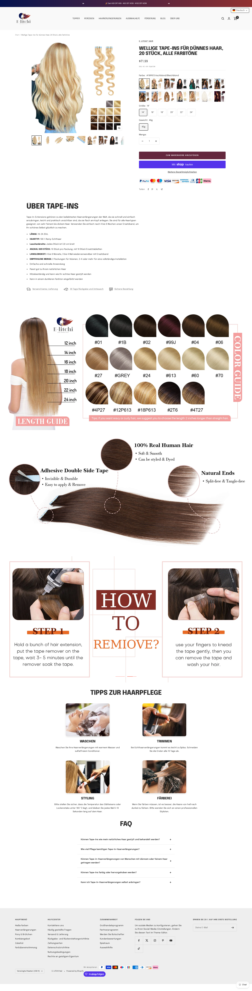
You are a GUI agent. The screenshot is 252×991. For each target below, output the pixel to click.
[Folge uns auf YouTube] (171, 941)
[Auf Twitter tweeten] (157, 189)
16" (152, 112)
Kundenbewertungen (110, 939)
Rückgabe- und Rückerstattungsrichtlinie (68, 939)
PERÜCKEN (89, 19)
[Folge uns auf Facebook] (139, 941)
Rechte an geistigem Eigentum (63, 957)
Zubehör (19, 943)
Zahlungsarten (55, 943)
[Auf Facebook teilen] (148, 189)
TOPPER (76, 19)
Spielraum (105, 943)
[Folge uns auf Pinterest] (163, 941)
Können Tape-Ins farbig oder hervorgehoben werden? (109, 873)
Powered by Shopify (75, 971)
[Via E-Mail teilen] (162, 189)
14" (143, 112)
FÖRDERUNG (150, 19)
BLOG (163, 19)
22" (181, 112)
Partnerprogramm (109, 930)
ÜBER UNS (175, 19)
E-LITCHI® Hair (146, 41)
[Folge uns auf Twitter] (147, 941)
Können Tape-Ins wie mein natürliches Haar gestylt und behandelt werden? (120, 839)
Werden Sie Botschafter (112, 934)
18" (162, 112)
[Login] (229, 18)
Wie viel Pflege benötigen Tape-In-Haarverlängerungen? (110, 849)
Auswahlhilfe (106, 948)
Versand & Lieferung (58, 934)
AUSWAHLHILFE (133, 19)
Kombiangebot (22, 939)
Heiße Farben (21, 926)
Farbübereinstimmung (26, 948)
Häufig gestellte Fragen (59, 930)
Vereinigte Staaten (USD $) (28, 971)
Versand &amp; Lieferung (45, 289)
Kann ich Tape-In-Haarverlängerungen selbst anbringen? (110, 882)
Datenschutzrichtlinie (58, 948)
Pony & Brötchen (23, 934)
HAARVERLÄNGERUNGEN (110, 19)
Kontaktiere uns (56, 926)
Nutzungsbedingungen (59, 952)
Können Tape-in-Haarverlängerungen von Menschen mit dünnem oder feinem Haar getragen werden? (124, 861)
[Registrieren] (232, 928)
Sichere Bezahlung (123, 289)
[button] (240, 10)
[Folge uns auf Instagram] (155, 941)
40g (143, 127)
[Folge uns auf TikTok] (139, 949)
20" (171, 112)
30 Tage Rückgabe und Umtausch (87, 289)
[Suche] (223, 18)
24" (191, 112)
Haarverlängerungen (25, 930)
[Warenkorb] (235, 18)
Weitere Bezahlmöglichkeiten (182, 172)
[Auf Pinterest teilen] (152, 189)
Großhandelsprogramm (111, 926)
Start (17, 35)
